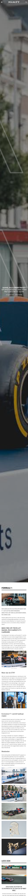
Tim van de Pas (18, 294)
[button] (1, 2)
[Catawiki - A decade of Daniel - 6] (14, 811)
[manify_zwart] (14, 2)
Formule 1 (7, 587)
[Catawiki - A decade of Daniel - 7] (14, 793)
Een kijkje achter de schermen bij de (14, 889)
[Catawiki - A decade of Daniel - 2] (14, 775)
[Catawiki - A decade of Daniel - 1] (14, 847)
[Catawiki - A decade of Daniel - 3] (14, 829)
